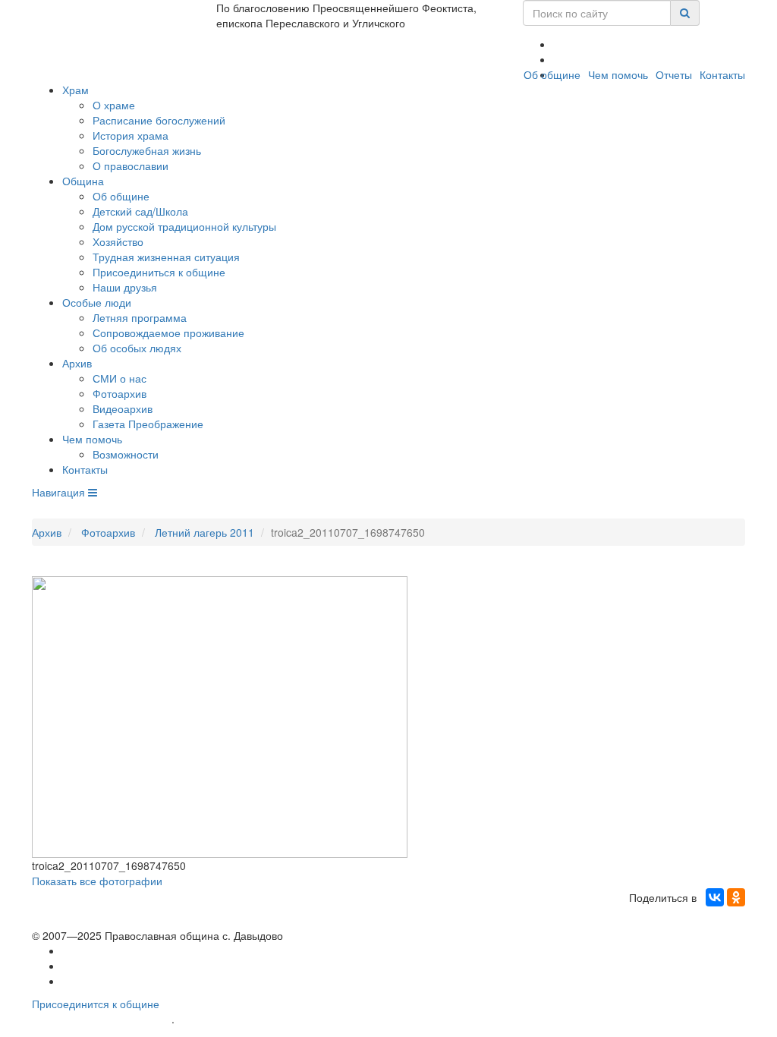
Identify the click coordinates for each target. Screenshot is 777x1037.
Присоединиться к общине (159, 271)
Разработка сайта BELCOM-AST (101, 1019)
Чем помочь (618, 74)
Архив (77, 362)
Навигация (60, 492)
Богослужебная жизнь (147, 150)
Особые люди (96, 302)
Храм (75, 89)
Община (83, 180)
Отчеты (674, 74)
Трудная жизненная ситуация (166, 256)
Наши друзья (125, 287)
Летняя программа (140, 317)
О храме (114, 104)
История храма (130, 135)
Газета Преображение (148, 423)
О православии (130, 165)
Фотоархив (119, 393)
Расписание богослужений (159, 120)
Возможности (126, 454)
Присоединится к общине (95, 1003)
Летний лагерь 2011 (204, 532)
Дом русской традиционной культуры (184, 226)
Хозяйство (118, 241)
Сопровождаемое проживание (168, 332)
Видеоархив (123, 408)
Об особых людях (137, 347)
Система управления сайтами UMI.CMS (264, 1019)
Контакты (722, 74)
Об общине (552, 74)
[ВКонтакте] (715, 897)
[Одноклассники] (736, 897)
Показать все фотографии (97, 880)
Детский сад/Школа (140, 211)
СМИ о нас (119, 378)
